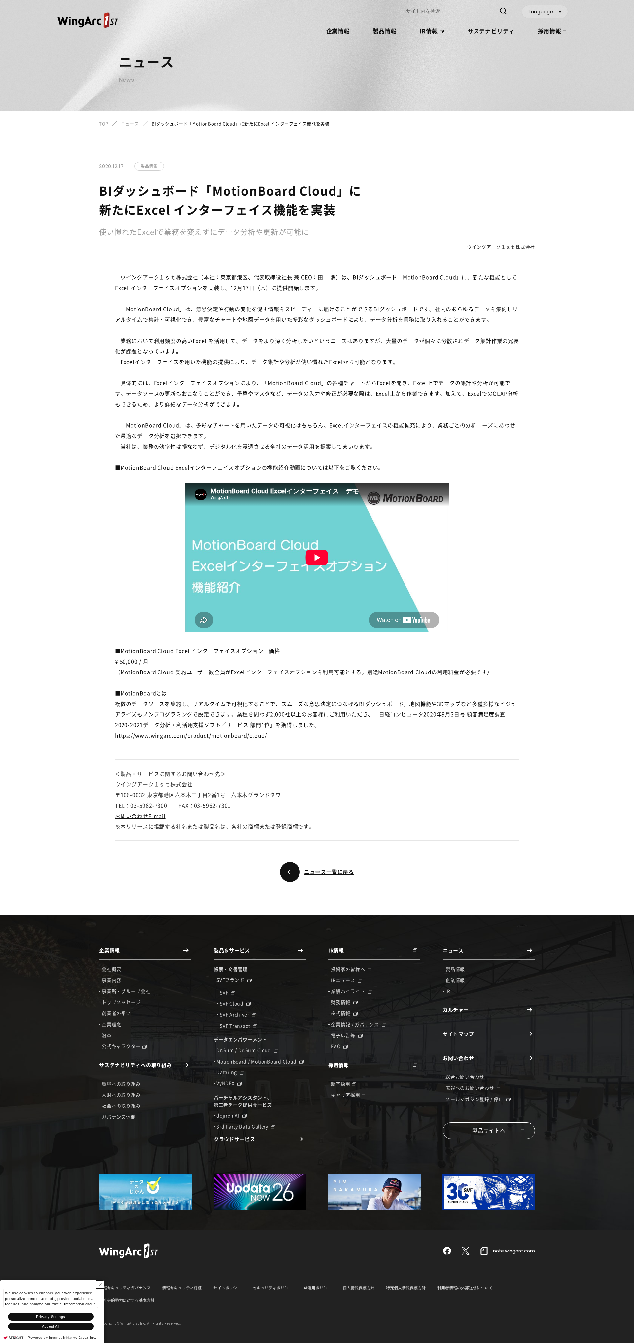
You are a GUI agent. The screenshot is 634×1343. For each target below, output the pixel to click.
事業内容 (111, 980)
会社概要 (111, 969)
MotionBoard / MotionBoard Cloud (257, 1061)
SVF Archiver (235, 1014)
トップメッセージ (121, 1002)
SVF (224, 992)
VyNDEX (226, 1083)
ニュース (130, 123)
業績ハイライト (348, 991)
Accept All (50, 1326)
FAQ (336, 1046)
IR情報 (428, 31)
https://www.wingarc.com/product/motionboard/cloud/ (191, 735)
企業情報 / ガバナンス (355, 1024)
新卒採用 (340, 1083)
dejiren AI (228, 1115)
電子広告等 (343, 1035)
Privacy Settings (50, 1317)
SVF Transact (235, 1025)
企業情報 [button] (338, 31)
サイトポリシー (227, 1288)
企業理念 (111, 1024)
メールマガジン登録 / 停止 (475, 1099)
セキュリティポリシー (272, 1288)
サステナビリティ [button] (491, 31)
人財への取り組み (121, 1094)
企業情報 (455, 980)
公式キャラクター (121, 1046)
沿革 (106, 1035)
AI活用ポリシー (317, 1288)
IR (447, 991)
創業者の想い (116, 1013)
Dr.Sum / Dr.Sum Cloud (244, 1050)
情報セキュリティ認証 (182, 1288)
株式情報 (341, 1013)
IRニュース (343, 980)
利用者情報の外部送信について (465, 1288)
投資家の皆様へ (348, 969)
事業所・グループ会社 (126, 991)
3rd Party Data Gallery (242, 1126)
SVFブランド (231, 979)
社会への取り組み (121, 1105)
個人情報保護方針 (358, 1288)
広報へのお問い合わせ (470, 1087)
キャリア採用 (345, 1094)
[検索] (503, 11)
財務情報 (341, 1002)
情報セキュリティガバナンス (125, 1288)
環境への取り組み (121, 1083)
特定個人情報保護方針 (406, 1288)
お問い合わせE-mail (140, 816)
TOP (103, 123)
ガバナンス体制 (119, 1116)
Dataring (227, 1072)
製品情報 (384, 31)
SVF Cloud (232, 1003)
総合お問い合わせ (464, 1076)
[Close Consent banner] (100, 1284)
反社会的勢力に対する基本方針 (127, 1300)
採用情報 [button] (549, 31)
